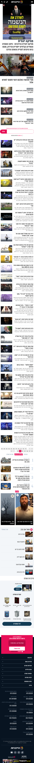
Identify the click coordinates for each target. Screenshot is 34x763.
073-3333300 (12, 710)
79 (16, 448)
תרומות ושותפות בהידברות (10, 690)
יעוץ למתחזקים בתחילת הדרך (26, 701)
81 (11, 448)
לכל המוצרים (17, 623)
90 (22, 451)
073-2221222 (29, 693)
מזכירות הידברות (29, 690)
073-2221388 (29, 698)
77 (21, 448)
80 (13, 448)
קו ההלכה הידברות (12, 708)
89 (25, 451)
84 (4, 448)
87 (29, 451)
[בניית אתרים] (24, 755)
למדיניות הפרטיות (14, 135)
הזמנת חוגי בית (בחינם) (28, 720)
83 (6, 448)
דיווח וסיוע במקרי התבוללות (10, 715)
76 (23, 448)
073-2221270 (13, 723)
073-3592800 (12, 698)
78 (18, 448)
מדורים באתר (28, 661)
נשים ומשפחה (28, 681)
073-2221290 (29, 723)
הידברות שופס (13, 726)
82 (9, 448)
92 (17, 451)
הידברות (30, 657)
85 (2, 448)
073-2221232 (29, 703)
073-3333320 (13, 705)
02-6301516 (30, 712)
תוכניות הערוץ (28, 665)
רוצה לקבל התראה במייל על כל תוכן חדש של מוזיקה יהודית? (17, 128)
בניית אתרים (24, 757)
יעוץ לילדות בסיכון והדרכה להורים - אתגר (8, 702)
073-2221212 (13, 693)
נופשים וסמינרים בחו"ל (28, 731)
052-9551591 (29, 717)
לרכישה (18, 588)
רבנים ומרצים (28, 677)
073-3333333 (29, 728)
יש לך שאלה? (4, 529)
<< (32, 448)
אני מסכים (16, 135)
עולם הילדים (28, 669)
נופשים (14, 720)
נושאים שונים (28, 673)
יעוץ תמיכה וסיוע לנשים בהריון (26, 715)
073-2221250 (13, 728)
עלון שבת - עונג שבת (28, 696)
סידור (30, 685)
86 (32, 451)
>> (11, 451)
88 (27, 451)
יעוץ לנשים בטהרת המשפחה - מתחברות (26, 709)
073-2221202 (29, 734)
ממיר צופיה (30, 726)
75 (25, 448)
